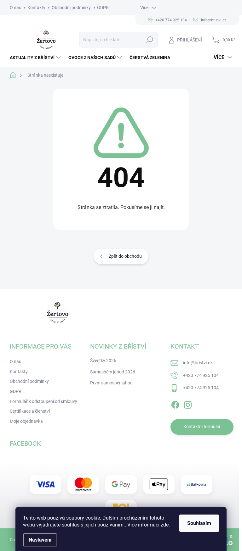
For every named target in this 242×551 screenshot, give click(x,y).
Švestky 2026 (103, 360)
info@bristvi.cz (197, 362)
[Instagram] (188, 403)
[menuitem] (36, 57)
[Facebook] (175, 403)
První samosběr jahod (111, 382)
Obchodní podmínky (71, 7)
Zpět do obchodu (125, 256)
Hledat (149, 39)
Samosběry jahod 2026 (112, 371)
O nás (15, 7)
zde (165, 525)
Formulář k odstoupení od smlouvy (43, 401)
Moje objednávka (26, 421)
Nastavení (40, 540)
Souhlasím (199, 523)
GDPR (103, 7)
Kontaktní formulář (202, 426)
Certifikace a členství (30, 411)
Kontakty (36, 7)
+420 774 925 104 (201, 375)
